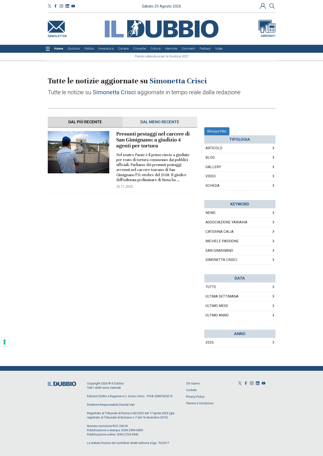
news (210, 213)
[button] (263, 5)
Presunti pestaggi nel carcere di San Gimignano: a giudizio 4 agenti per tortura (153, 140)
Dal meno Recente (159, 121)
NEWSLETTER (57, 35)
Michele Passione (222, 241)
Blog (210, 157)
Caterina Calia (219, 232)
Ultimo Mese (216, 306)
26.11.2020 (124, 186)
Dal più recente (85, 121)
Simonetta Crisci (221, 260)
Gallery (213, 167)
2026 (209, 342)
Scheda (212, 185)
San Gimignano (219, 250)
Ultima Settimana (222, 296)
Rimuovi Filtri (216, 131)
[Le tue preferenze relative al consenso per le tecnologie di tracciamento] (4, 341)
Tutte (210, 287)
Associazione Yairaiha (226, 222)
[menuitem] (58, 48)
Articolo (213, 148)
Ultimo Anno (217, 315)
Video (210, 176)
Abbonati (268, 36)
